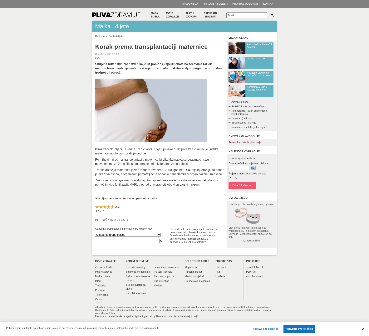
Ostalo (98, 299)
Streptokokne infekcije (243, 122)
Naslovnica (190, 3)
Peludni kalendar (163, 271)
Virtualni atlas (161, 281)
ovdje (153, 198)
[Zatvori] (363, 329)
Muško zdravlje (103, 271)
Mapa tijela (155, 15)
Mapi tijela (196, 238)
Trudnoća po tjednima (138, 271)
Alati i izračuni (191, 15)
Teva (249, 267)
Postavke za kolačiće (265, 328)
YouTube (220, 276)
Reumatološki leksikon (197, 281)
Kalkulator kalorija (136, 293)
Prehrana (100, 290)
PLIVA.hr (251, 271)
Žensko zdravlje (104, 267)
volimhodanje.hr (255, 276)
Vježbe (158, 285)
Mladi (98, 281)
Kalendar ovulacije (136, 267)
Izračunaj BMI (251, 240)
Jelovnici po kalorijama (166, 267)
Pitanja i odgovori (245, 3)
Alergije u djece (239, 101)
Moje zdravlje (172, 15)
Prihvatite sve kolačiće (299, 328)
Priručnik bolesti (215, 3)
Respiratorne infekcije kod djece (249, 127)
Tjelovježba (101, 294)
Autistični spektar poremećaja (247, 106)
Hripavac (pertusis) (241, 118)
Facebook (220, 267)
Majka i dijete (116, 36)
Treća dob (100, 285)
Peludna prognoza (164, 276)
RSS (218, 271)
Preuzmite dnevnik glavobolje (245, 142)
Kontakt (269, 3)
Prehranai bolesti (211, 15)
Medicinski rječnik (195, 276)
